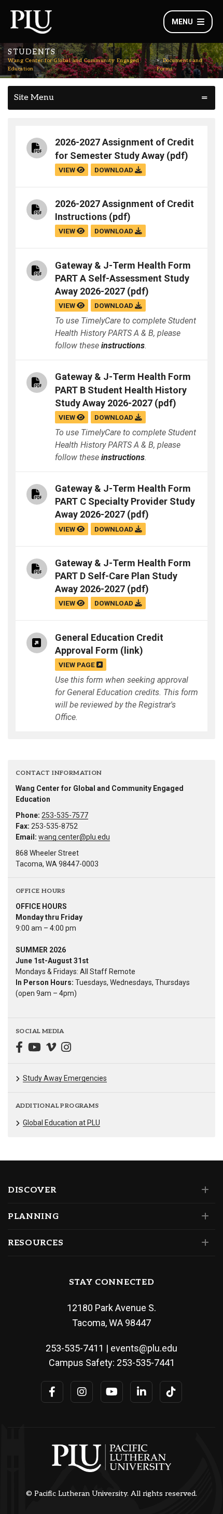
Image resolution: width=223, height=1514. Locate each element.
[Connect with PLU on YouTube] (112, 1392)
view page (77, 664)
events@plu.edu (143, 1348)
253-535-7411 (75, 1348)
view (68, 170)
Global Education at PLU (61, 1123)
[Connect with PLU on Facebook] (52, 1392)
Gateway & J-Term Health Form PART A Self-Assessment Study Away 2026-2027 (123, 278)
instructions (123, 345)
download (114, 170)
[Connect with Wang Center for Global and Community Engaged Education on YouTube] (34, 1048)
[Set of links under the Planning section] (203, 1216)
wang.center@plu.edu (74, 837)
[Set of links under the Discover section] (203, 1190)
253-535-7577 (64, 815)
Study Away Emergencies (65, 1078)
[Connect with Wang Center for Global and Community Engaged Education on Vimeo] (51, 1048)
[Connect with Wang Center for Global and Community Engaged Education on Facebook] (19, 1048)
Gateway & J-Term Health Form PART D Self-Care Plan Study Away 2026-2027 (123, 575)
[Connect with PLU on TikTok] (171, 1392)
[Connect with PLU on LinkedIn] (141, 1392)
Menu (182, 22)
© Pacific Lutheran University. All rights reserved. (111, 1493)
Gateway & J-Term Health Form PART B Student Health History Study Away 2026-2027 (123, 389)
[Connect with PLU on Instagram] (82, 1392)
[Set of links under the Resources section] (203, 1243)
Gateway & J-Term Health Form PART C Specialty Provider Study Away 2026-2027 (125, 501)
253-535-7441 (146, 1362)
